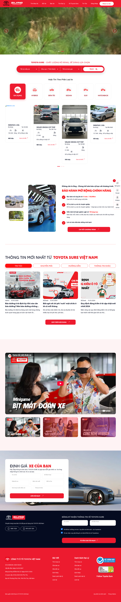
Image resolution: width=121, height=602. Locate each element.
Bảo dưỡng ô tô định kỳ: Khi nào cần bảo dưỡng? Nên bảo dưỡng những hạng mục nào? (21, 305)
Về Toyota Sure (73, 3)
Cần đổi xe (55, 569)
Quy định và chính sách (86, 529)
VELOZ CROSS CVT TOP (45, 127)
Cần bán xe (55, 565)
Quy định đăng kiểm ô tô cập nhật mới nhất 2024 (98, 304)
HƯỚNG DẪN (74, 265)
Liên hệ (54, 580)
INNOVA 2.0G (13, 125)
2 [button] (62, 52)
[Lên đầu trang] (118, 598)
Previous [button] (6, 30)
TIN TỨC (18, 265)
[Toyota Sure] (15, 519)
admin (7, 300)
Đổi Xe (44, 3)
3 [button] (63, 167)
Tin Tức (84, 3)
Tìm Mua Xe (34, 3)
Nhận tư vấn (107, 4)
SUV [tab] (85, 95)
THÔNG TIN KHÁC (102, 265)
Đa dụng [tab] (18, 95)
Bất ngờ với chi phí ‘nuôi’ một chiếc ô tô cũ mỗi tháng (59, 304)
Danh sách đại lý (57, 576)
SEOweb (45, 300)
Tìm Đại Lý (61, 3)
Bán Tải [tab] (51, 95)
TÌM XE (92, 69)
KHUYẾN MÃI (46, 265)
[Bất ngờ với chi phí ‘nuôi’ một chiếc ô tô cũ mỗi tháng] (60, 285)
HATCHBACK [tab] (103, 95)
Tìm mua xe (56, 562)
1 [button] (58, 52)
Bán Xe (52, 3)
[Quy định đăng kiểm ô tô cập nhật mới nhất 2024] (98, 285)
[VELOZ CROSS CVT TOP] (46, 114)
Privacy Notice (112, 594)
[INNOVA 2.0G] (18, 113)
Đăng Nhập (94, 3)
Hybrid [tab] (34, 95)
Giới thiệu (55, 573)
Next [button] (114, 30)
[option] (18, 124)
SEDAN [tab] (69, 95)
